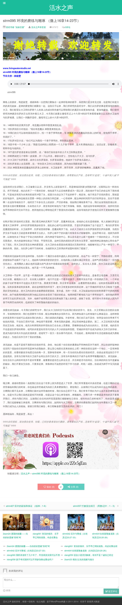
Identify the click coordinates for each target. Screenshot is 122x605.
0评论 (67, 27)
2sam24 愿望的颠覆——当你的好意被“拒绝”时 (28, 546)
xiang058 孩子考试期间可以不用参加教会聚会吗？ (30, 559)
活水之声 (25, 473)
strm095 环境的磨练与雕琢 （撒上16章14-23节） (42, 20)
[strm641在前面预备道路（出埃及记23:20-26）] (105, 521)
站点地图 (41, 601)
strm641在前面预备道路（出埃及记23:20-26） (86, 550)
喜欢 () (50, 486)
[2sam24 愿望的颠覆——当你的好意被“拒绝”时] (16, 521)
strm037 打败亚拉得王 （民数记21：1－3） (94, 505)
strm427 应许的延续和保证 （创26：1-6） (26, 505)
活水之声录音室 (38, 27)
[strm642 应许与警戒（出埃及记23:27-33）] (76, 521)
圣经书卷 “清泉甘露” (15, 27)
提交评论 (112, 591)
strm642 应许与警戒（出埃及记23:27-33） (27, 550)
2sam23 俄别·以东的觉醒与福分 (79, 559)
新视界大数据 (93, 601)
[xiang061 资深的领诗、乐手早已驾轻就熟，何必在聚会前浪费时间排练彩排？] (46, 521)
